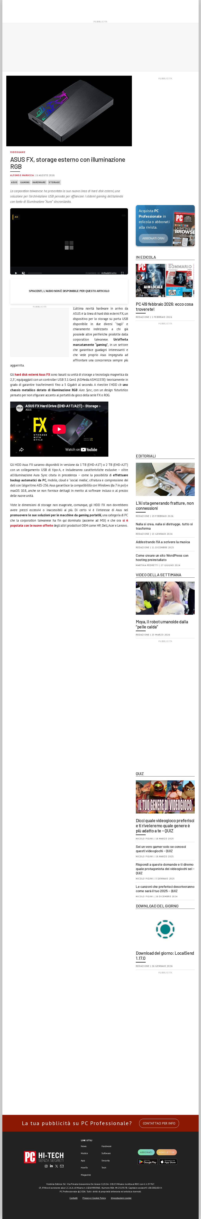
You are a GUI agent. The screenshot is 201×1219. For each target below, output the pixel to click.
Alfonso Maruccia (22, 175)
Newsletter (167, 1152)
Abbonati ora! (153, 238)
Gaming (25, 182)
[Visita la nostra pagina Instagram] (46, 1166)
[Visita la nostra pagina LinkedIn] (51, 1166)
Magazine (86, 1174)
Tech (103, 1167)
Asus (14, 182)
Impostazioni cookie (121, 1197)
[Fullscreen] (122, 273)
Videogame (18, 152)
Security (105, 1160)
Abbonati (146, 1152)
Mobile (84, 1153)
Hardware (39, 182)
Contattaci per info (159, 1123)
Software (106, 1153)
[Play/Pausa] (16, 273)
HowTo (84, 1167)
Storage (54, 182)
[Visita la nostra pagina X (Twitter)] (56, 1166)
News (84, 1146)
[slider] (35, 273)
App (83, 1160)
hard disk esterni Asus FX (32, 374)
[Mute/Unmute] (23, 273)
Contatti (73, 1197)
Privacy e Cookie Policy (94, 1197)
